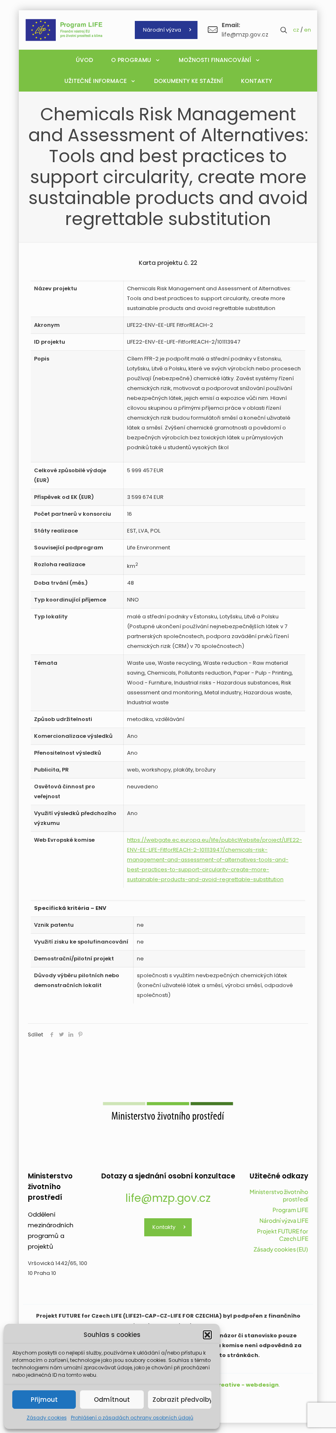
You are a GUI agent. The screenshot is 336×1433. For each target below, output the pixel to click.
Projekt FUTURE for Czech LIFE (282, 1234)
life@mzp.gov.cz (168, 1198)
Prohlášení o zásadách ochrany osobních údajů (132, 1417)
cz (296, 30)
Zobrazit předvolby (181, 1399)
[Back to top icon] (296, 1416)
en (307, 30)
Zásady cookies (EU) (281, 1249)
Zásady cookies (47, 1417)
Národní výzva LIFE (283, 1220)
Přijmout (44, 1399)
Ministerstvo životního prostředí (279, 1195)
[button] (207, 1335)
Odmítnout (112, 1399)
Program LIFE (290, 1209)
